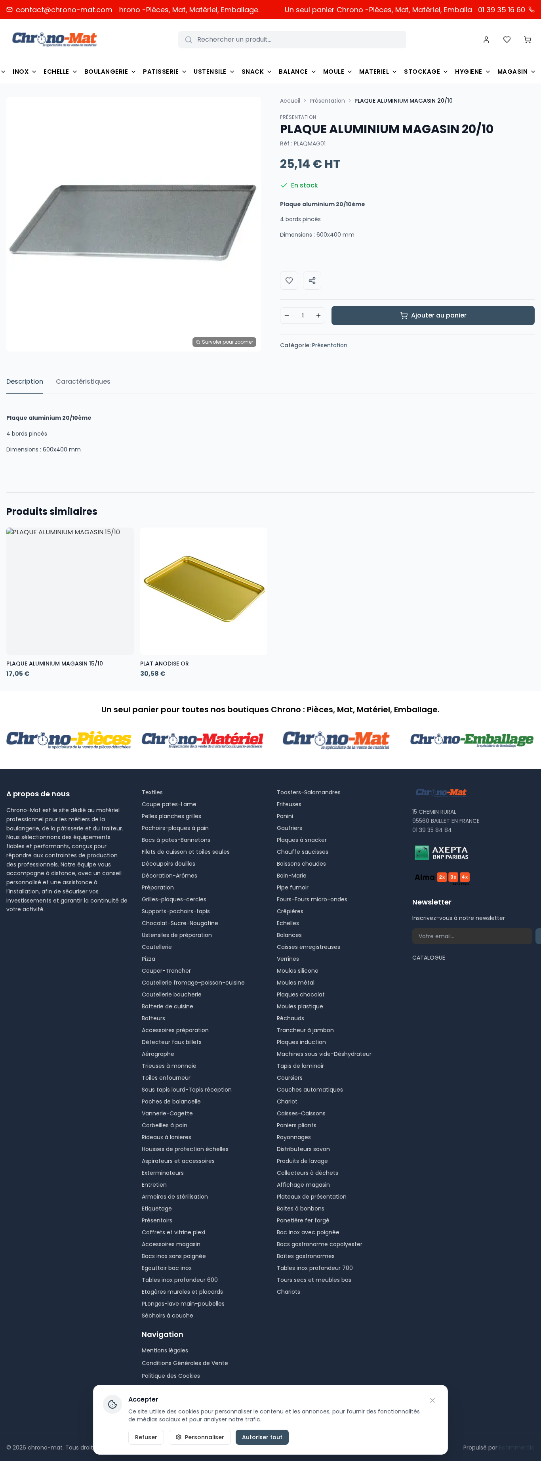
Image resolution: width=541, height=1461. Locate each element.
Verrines (288, 959)
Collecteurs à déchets (307, 1173)
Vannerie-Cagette (167, 1113)
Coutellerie (157, 947)
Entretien (154, 1185)
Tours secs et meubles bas (314, 1280)
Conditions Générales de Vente (185, 1363)
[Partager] (312, 281)
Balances (289, 935)
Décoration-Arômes (169, 876)
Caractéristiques (83, 381)
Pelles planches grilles (171, 816)
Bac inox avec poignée (308, 1232)
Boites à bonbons (300, 1208)
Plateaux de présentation (312, 1197)
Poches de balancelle (171, 1101)
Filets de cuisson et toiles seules (186, 852)
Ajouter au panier (439, 315)
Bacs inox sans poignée (174, 1256)
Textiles (152, 792)
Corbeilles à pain (164, 1125)
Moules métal (295, 983)
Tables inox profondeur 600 (180, 1280)
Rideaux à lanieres (166, 1137)
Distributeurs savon (303, 1149)
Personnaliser (204, 1437)
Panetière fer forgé (303, 1220)
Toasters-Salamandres (309, 792)
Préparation (158, 887)
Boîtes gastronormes (306, 1256)
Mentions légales (165, 1350)
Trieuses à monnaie (169, 1066)
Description (24, 381)
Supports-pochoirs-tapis (176, 911)
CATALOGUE (428, 958)
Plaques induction (301, 1042)
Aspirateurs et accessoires (178, 1161)
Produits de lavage (302, 1161)
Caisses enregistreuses (308, 947)
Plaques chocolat (301, 994)
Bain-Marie (292, 876)
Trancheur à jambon (305, 1030)
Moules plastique (300, 1006)
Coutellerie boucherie (172, 994)
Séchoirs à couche (167, 1315)
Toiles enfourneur (166, 1078)
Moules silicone (297, 971)
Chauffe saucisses (302, 852)
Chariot (287, 1101)
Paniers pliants (296, 1125)
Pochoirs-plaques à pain (175, 828)
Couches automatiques (310, 1090)
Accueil (290, 101)
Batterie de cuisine (167, 1006)
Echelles (288, 923)
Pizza (148, 959)
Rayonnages (294, 1137)
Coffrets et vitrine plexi (173, 1232)
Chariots (288, 1292)
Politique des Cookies (171, 1376)
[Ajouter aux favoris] (289, 281)
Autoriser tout (262, 1437)
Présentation (327, 101)
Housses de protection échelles (185, 1149)
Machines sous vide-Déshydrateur (324, 1054)
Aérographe (158, 1054)
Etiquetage (157, 1208)
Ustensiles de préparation (177, 935)
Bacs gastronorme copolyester (319, 1244)
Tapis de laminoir (300, 1066)
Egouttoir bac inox (167, 1268)
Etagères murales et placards (182, 1292)
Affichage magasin (303, 1185)
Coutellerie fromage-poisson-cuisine (193, 983)
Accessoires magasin (171, 1244)
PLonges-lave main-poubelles (183, 1304)
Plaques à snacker (302, 840)
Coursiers (290, 1078)
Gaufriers (289, 828)
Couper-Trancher (166, 971)
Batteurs (153, 1018)
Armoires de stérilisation (175, 1197)
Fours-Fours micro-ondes (312, 899)
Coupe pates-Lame (169, 804)
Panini (285, 816)
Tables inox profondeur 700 (315, 1268)
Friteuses (289, 804)
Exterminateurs (163, 1173)
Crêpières (290, 911)
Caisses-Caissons (301, 1113)
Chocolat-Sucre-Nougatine (180, 923)
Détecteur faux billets (172, 1042)
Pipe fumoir (293, 887)
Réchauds (290, 1018)
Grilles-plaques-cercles (174, 899)
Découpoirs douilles (168, 864)
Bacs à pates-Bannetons (176, 840)
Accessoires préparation (175, 1030)
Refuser (146, 1437)
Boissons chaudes (301, 864)
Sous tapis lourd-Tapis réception (187, 1090)
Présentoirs (157, 1220)
